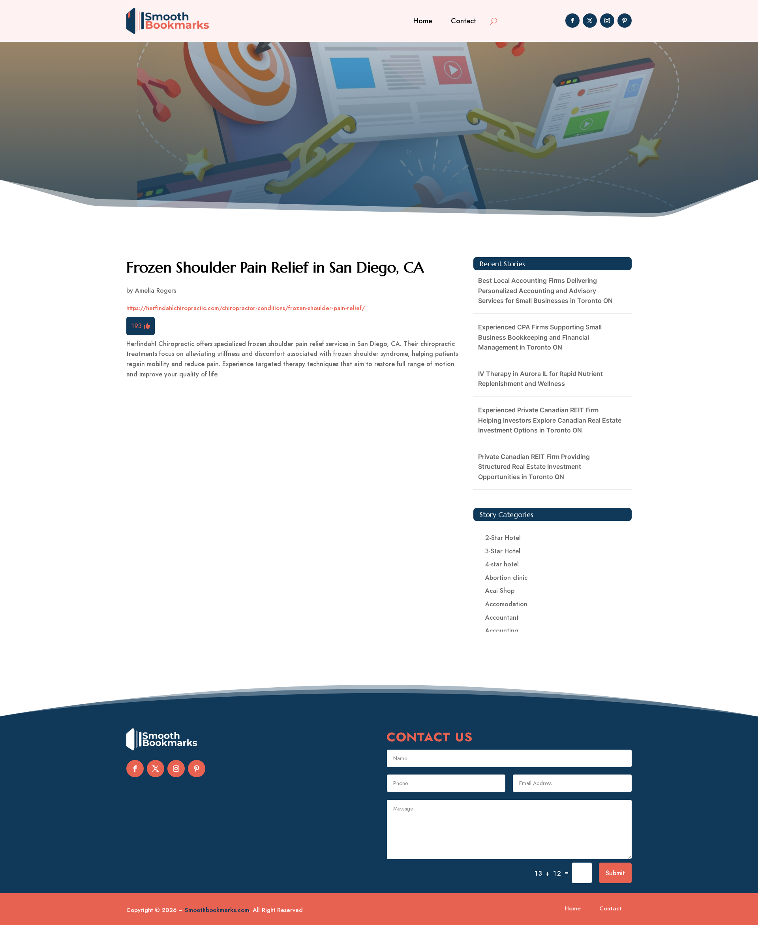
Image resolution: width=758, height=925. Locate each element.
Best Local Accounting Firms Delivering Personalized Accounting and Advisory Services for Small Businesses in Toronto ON (545, 290)
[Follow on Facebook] (572, 20)
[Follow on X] (590, 20)
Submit (615, 873)
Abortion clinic (506, 577)
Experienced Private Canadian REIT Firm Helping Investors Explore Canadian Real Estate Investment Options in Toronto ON (549, 420)
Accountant (502, 617)
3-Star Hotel (502, 551)
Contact (463, 21)
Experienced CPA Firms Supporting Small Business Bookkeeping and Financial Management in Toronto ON (540, 337)
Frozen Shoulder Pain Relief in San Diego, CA (275, 267)
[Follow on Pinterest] (624, 20)
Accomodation (506, 604)
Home (422, 21)
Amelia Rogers (155, 290)
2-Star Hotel (503, 537)
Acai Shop (499, 590)
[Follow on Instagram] (607, 20)
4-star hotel (502, 564)
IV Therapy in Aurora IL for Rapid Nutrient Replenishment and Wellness (540, 379)
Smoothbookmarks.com (217, 910)
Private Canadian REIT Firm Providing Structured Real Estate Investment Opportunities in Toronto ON (534, 467)
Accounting (501, 630)
